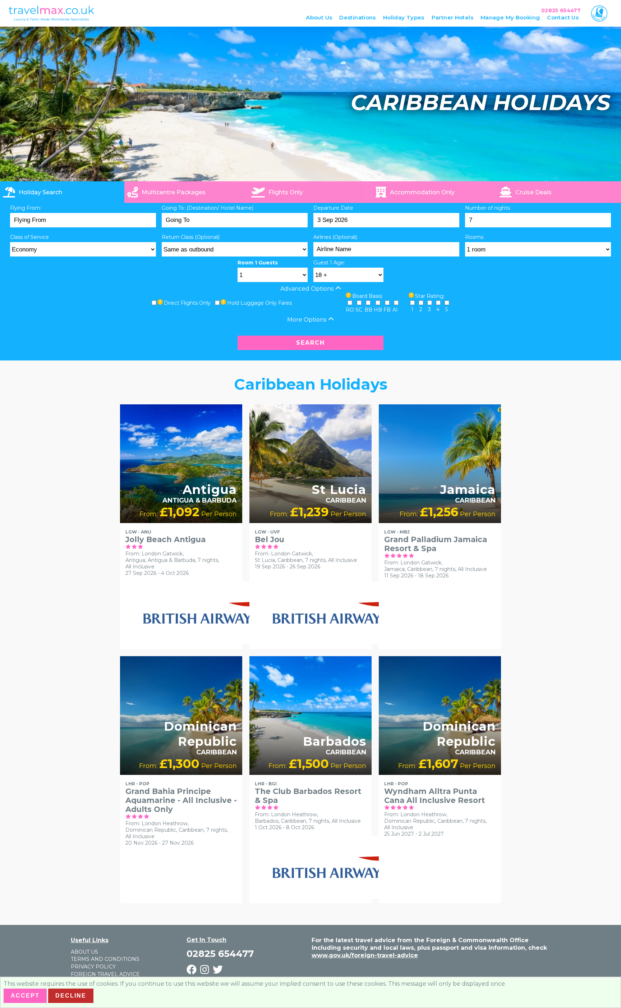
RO (350, 310)
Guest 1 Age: (329, 262)
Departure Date (333, 208)
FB (387, 310)
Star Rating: (430, 296)
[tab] (62, 192)
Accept (25, 996)
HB (378, 310)
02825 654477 (560, 10)
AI (395, 310)
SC (358, 310)
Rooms (474, 237)
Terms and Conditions (105, 959)
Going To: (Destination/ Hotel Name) (207, 208)
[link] (559, 192)
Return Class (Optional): (191, 237)
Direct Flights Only (187, 303)
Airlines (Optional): (335, 237)
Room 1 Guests (258, 262)
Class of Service (29, 237)
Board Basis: (367, 296)
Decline (70, 996)
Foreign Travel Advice (105, 974)
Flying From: (25, 208)
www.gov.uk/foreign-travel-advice (365, 955)
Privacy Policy (93, 966)
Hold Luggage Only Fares (259, 303)
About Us (84, 952)
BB (368, 310)
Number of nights (487, 208)
